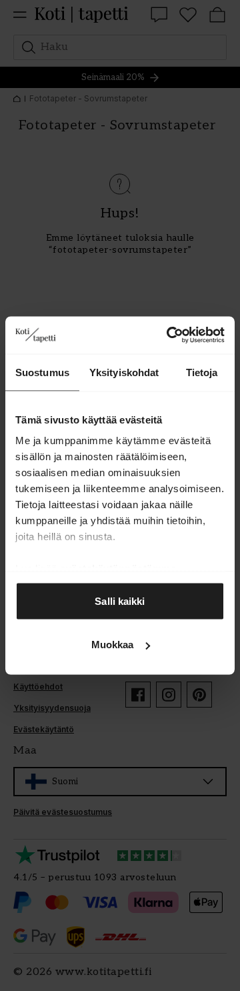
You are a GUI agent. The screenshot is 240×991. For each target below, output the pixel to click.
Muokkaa (112, 644)
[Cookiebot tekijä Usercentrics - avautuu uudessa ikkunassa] (169, 335)
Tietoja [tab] (202, 371)
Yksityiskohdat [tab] (124, 371)
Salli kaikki (120, 600)
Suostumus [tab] (42, 371)
